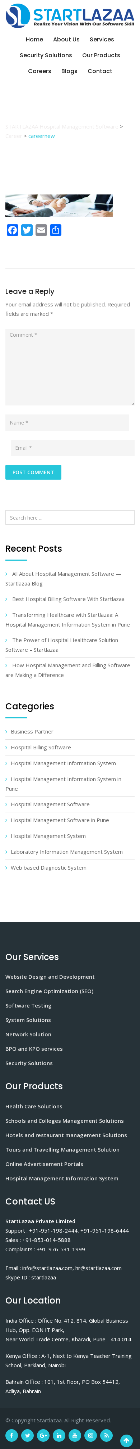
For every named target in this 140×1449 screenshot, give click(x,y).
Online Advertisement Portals (44, 1163)
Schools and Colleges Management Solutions (64, 1120)
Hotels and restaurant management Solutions (66, 1135)
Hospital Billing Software (41, 747)
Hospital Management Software (50, 804)
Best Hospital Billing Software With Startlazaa (68, 598)
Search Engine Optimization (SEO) (49, 991)
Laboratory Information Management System (67, 851)
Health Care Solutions (33, 1106)
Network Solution (28, 1034)
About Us (66, 39)
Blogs (69, 71)
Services (102, 39)
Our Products (101, 55)
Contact (100, 71)
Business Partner (32, 731)
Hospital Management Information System (63, 763)
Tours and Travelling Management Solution (62, 1149)
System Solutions (28, 1019)
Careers (39, 71)
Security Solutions (46, 55)
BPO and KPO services (34, 1048)
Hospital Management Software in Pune (60, 820)
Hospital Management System (48, 835)
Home (34, 39)
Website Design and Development (50, 976)
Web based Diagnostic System (49, 867)
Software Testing (28, 1005)
